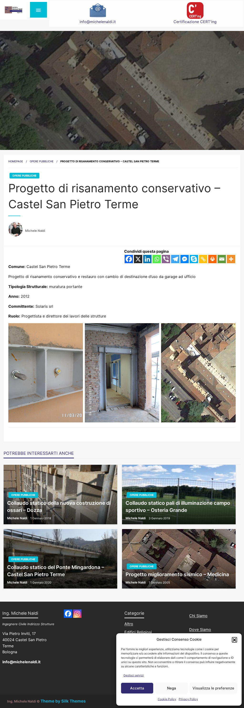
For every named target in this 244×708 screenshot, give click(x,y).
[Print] (212, 259)
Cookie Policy (167, 699)
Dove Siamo (200, 629)
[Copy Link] (203, 259)
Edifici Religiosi (138, 632)
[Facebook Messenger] (184, 259)
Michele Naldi (35, 231)
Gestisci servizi (133, 675)
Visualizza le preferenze (213, 688)
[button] (234, 639)
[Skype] (194, 259)
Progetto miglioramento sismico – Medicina (177, 574)
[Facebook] (129, 259)
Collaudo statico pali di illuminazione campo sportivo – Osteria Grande (178, 506)
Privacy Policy (188, 699)
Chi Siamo (198, 615)
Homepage (15, 161)
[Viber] (166, 259)
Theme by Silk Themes (63, 701)
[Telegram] (175, 259)
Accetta (137, 688)
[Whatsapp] (156, 259)
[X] (138, 259)
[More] (231, 259)
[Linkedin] (147, 259)
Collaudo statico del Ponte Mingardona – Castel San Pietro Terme (55, 570)
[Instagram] (77, 613)
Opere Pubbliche (42, 161)
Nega (171, 688)
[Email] (222, 259)
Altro (128, 623)
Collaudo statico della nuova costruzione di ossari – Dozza (59, 506)
